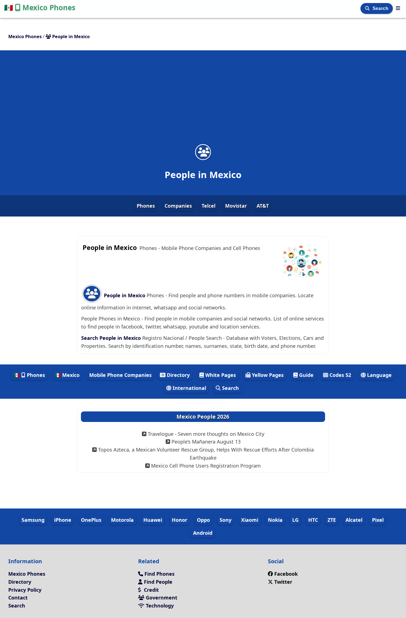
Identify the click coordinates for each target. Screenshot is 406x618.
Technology (159, 605)
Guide (305, 375)
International (188, 388)
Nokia (275, 520)
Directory (177, 375)
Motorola (122, 520)
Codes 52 (339, 375)
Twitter (282, 581)
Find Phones (159, 573)
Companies (178, 205)
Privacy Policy (24, 589)
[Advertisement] (203, 100)
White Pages (220, 375)
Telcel (208, 205)
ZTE (332, 520)
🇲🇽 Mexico (67, 375)
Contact (18, 597)
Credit (151, 589)
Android (202, 533)
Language (379, 375)
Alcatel (354, 520)
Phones (146, 205)
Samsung (33, 520)
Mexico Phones (39, 7)
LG (295, 520)
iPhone (62, 520)
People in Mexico (124, 295)
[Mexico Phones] (398, 8)
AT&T (263, 205)
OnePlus (91, 520)
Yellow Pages (267, 375)
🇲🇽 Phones (29, 375)
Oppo (203, 520)
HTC (313, 520)
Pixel (378, 520)
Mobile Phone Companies (120, 375)
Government (160, 597)
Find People (157, 581)
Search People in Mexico (111, 338)
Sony (225, 520)
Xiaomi (249, 520)
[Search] (368, 8)
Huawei (152, 520)
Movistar (236, 205)
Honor (179, 520)
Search (381, 8)
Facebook (286, 573)
